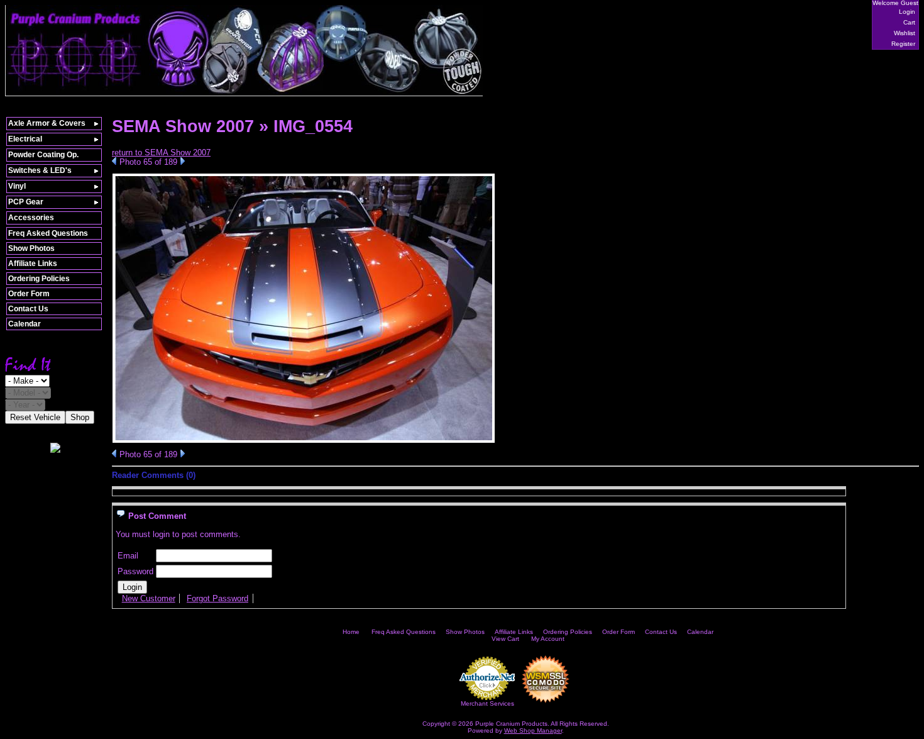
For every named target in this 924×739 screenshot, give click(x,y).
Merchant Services (487, 703)
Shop (79, 417)
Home (351, 631)
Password (135, 571)
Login (907, 11)
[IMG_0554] (303, 440)
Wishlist (904, 33)
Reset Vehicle (35, 417)
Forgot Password (217, 598)
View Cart (505, 638)
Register (903, 43)
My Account (547, 638)
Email (128, 555)
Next (182, 161)
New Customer (148, 598)
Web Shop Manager (533, 730)
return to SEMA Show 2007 (161, 152)
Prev (114, 161)
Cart (909, 22)
